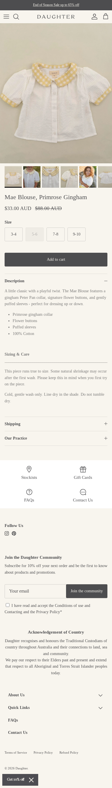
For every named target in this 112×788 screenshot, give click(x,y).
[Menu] (6, 16)
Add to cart (56, 259)
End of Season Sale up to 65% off (56, 5)
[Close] (31, 780)
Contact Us (17, 732)
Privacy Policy (48, 612)
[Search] (19, 16)
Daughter (22, 768)
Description (14, 281)
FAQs (13, 720)
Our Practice (16, 438)
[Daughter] (56, 16)
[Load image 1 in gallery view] (56, 93)
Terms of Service (16, 752)
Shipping (12, 424)
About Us (16, 695)
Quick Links (19, 707)
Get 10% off (15, 780)
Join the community (87, 591)
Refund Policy (68, 752)
